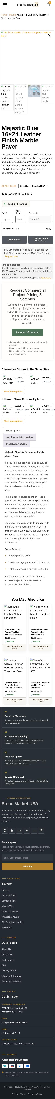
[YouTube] (19, 831)
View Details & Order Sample (14, 647)
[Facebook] (34, 831)
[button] (5, 4)
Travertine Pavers (10, 916)
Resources (7, 927)
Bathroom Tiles (9, 900)
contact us (45, 277)
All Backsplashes (10, 911)
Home (4, 14)
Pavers (12, 14)
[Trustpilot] (27, 831)
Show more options (13, 391)
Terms (22, 1094)
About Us (6, 949)
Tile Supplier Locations (13, 922)
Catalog (5, 890)
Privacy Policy (9, 970)
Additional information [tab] (19, 437)
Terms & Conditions (11, 981)
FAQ (4, 965)
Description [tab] (13, 430)
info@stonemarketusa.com (14, 1022)
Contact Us (7, 954)
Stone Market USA (20, 803)
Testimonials (8, 960)
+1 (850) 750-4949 (11, 1033)
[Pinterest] (41, 831)
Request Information (27, 332)
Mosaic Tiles (8, 906)
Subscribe (27, 866)
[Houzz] (12, 831)
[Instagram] (5, 831)
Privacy (15, 1094)
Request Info (11, 256)
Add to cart (14, 239)
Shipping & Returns (11, 976)
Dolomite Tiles (9, 895)
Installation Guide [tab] (16, 443)
